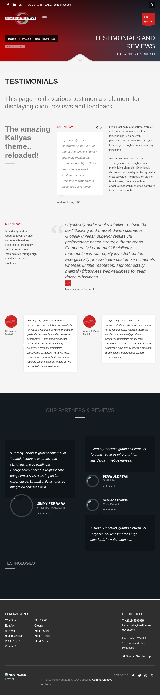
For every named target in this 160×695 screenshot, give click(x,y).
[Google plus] (152, 676)
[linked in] (14, 5)
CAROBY (10, 620)
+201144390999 (61, 4)
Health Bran (41, 630)
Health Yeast (42, 635)
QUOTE (148, 19)
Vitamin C (11, 646)
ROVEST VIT (42, 641)
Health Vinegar (14, 635)
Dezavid (10, 630)
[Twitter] (139, 676)
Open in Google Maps (138, 656)
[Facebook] (8, 5)
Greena (38, 625)
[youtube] (21, 5)
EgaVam (10, 625)
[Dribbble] (145, 676)
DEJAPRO (40, 620)
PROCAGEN (12, 641)
